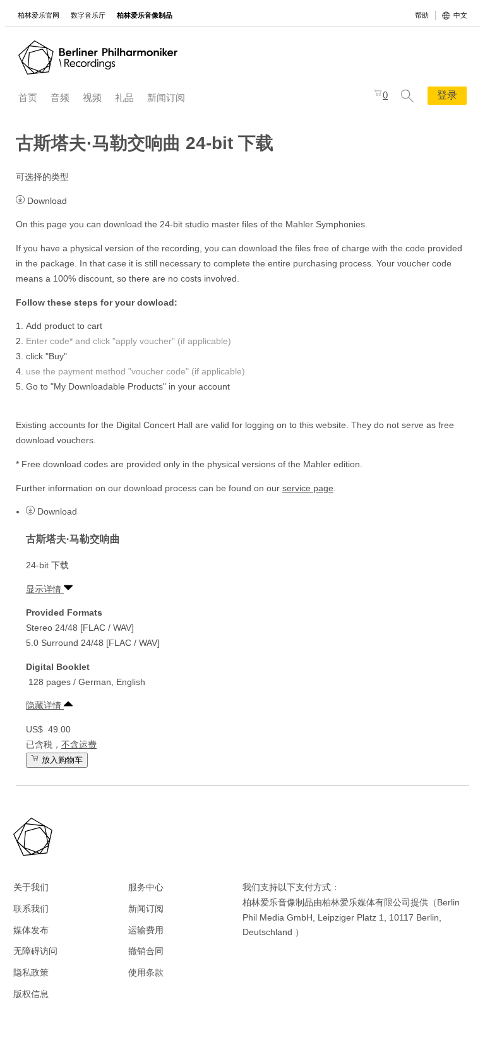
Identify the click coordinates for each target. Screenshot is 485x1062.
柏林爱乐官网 (38, 15)
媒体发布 (31, 930)
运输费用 (146, 930)
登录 (447, 95)
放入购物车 (61, 760)
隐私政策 (31, 972)
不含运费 (79, 744)
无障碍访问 (35, 951)
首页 (27, 97)
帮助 (422, 15)
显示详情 (45, 589)
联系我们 (31, 909)
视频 (92, 97)
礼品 (124, 97)
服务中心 (146, 887)
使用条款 (146, 972)
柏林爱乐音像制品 (144, 15)
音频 (60, 97)
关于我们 (31, 887)
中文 (460, 15)
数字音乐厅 (88, 15)
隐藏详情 (45, 705)
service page (307, 488)
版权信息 (31, 994)
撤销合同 (146, 951)
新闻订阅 (166, 97)
